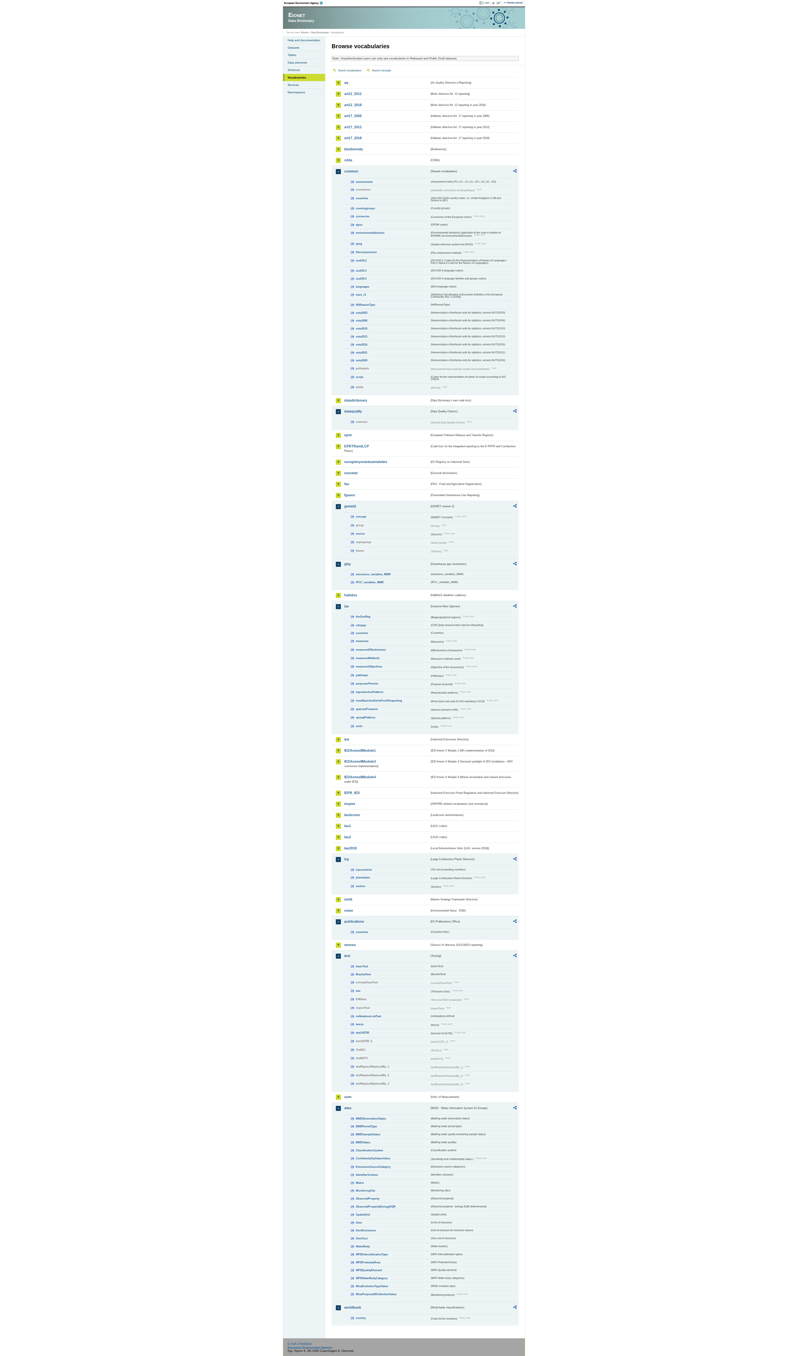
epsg (359, 243)
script (359, 377)
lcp (346, 859)
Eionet (304, 32)
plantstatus (363, 877)
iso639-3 (361, 270)
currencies (362, 216)
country (361, 1318)
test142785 (362, 1032)
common (351, 171)
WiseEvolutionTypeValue (372, 1286)
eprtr (348, 435)
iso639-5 (361, 278)
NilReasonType (365, 304)
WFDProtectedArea (368, 1262)
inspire (349, 804)
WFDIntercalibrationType (372, 1254)
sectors (360, 886)
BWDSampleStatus (368, 1134)
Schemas (294, 70)
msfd (348, 899)
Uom (359, 1222)
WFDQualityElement (369, 1270)
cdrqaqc (361, 625)
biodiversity (353, 149)
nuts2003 (361, 312)
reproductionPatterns (369, 692)
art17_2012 (353, 127)
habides (350, 595)
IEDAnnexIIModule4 (360, 777)
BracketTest (363, 974)
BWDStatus (363, 1142)
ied (346, 739)
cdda (348, 160)
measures (362, 641)
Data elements (297, 62)
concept (361, 516)
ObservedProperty (367, 1198)
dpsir (359, 224)
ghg (347, 564)
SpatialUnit (363, 1214)
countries (362, 198)
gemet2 (350, 506)
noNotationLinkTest (368, 1016)
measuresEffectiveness (371, 649)
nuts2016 (361, 344)
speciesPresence (367, 709)
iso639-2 (361, 260)
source (360, 533)
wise (347, 1108)
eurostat (350, 473)
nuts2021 (361, 352)
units (359, 726)
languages (362, 286)
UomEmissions (366, 1230)
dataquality (353, 411)
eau (358, 990)
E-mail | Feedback (300, 1343)
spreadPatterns (365, 717)
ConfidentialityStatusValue (373, 1158)
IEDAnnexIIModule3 (360, 761)
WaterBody (363, 1246)
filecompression (366, 252)
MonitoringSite (365, 1190)
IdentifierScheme (367, 1174)
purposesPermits (367, 683)
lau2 (347, 837)
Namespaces (296, 92)
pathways (362, 675)
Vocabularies (297, 77)
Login (486, 2)
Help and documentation (304, 40)
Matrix (360, 1182)
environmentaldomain (370, 232)
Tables (292, 55)
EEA (305, 3)
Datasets (293, 47)
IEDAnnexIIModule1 (360, 750)
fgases (349, 495)
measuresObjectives (369, 666)
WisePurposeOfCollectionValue (376, 1294)
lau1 (347, 826)
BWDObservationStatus (371, 1118)
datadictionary (355, 400)
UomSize (362, 1238)
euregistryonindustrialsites (365, 462)
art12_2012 (353, 94)
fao (346, 484)
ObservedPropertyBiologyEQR (375, 1206)
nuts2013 (361, 336)
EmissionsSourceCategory (373, 1166)
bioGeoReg (363, 616)
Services (293, 85)
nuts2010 (361, 328)
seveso (350, 945)
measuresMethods (368, 658)
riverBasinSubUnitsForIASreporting (379, 700)
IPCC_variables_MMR (370, 582)
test (347, 956)
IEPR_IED (352, 793)
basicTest (362, 966)
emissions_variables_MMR (373, 574)
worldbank (352, 1307)
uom (347, 1097)
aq (346, 82)
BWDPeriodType (366, 1126)
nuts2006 (361, 320)
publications (354, 921)
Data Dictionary (319, 32)
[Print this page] (494, 3)
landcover (352, 815)
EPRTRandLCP (356, 446)
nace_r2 (361, 294)
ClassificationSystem (369, 1150)
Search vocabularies (349, 70)
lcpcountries (364, 869)
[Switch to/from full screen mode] (499, 3)
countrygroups (365, 208)
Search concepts (381, 70)
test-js (360, 1024)
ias (346, 606)
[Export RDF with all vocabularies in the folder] (515, 171)
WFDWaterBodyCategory (372, 1278)
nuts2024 (361, 360)
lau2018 (350, 848)
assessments (364, 181)
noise (348, 910)
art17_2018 (353, 138)
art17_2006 (353, 116)
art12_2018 (353, 105)
